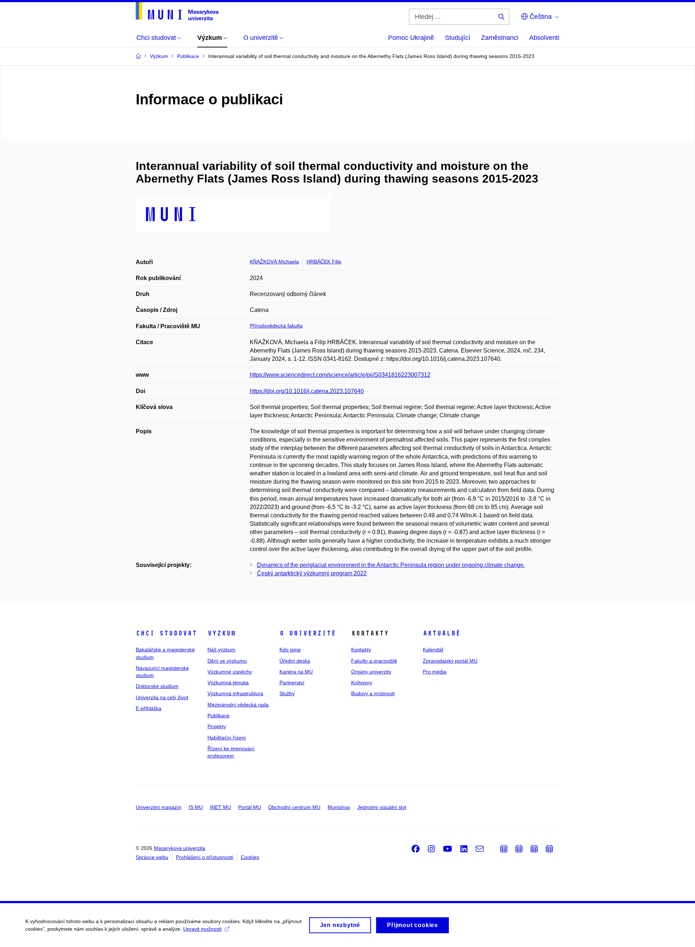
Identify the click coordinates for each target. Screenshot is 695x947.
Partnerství (291, 682)
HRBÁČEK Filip (324, 261)
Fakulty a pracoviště (374, 661)
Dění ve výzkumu (227, 661)
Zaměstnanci (499, 37)
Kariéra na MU (296, 672)
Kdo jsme (290, 649)
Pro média (434, 672)
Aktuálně (441, 633)
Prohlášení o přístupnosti (204, 857)
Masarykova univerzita (179, 848)
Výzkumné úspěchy (229, 672)
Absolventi (544, 37)
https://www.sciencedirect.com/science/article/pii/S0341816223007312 (340, 375)
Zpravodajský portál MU (450, 661)
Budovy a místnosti (373, 693)
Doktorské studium (157, 686)
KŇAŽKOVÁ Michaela (274, 261)
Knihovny (361, 682)
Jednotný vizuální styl (381, 807)
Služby (287, 693)
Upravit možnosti (202, 929)
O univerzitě (307, 633)
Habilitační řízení (226, 738)
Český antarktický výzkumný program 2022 (312, 573)
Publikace (218, 715)
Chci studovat (166, 633)
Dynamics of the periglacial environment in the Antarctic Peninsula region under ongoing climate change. (391, 565)
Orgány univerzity (371, 672)
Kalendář (433, 649)
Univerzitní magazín (158, 807)
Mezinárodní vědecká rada (238, 705)
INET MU (220, 807)
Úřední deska (294, 661)
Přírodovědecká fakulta (276, 326)
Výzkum (221, 633)
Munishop (339, 807)
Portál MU (249, 807)
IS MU (196, 807)
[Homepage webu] (177, 11)
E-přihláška (148, 708)
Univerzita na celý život (162, 697)
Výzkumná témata (228, 682)
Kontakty (361, 649)
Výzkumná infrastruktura (235, 693)
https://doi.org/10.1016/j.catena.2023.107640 (307, 391)
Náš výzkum (221, 649)
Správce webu (152, 857)
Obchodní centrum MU (294, 807)
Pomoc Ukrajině (411, 37)
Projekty (216, 726)
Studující (457, 37)
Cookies (250, 857)
